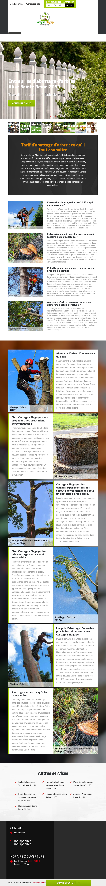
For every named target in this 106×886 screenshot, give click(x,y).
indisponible (17, 4)
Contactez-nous (21, 103)
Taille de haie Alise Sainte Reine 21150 (27, 784)
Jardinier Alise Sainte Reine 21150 (83, 796)
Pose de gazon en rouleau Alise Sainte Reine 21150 (27, 797)
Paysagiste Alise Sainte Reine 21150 (56, 796)
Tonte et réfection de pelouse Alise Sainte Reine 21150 (55, 785)
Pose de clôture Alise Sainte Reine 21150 (83, 784)
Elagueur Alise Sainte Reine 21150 (27, 808)
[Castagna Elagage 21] (44, 19)
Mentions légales (41, 882)
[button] (50, 116)
